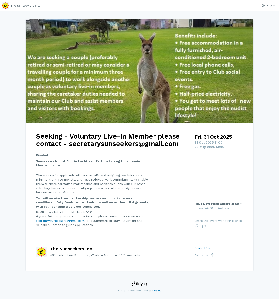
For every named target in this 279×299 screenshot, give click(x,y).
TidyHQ (156, 290)
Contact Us (202, 248)
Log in (270, 5)
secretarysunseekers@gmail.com (60, 221)
